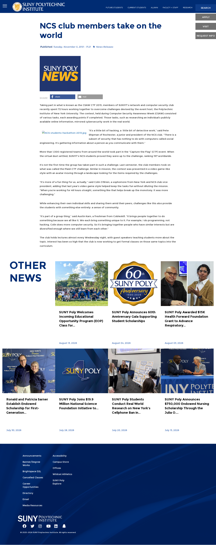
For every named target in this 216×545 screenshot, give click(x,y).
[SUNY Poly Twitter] (31, 524)
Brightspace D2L (32, 471)
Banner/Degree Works (31, 463)
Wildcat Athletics (62, 474)
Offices (57, 468)
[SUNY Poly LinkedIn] (55, 524)
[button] (62, 96)
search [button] (206, 7)
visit (206, 26)
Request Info (206, 35)
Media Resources (32, 505)
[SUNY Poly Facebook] (23, 524)
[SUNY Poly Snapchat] (63, 524)
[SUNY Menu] (4, 6)
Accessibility (60, 455)
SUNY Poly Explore (58, 482)
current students (137, 7)
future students (114, 7)
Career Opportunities (30, 485)
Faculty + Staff (170, 7)
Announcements (32, 455)
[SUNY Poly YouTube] (47, 524)
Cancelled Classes (33, 477)
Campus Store (61, 461)
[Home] (39, 6)
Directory (28, 493)
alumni (154, 7)
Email (26, 499)
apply (206, 17)
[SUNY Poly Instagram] (39, 524)
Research (187, 7)
